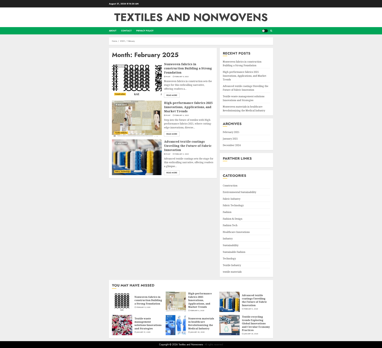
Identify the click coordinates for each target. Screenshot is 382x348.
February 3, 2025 (182, 154)
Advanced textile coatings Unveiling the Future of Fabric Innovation (188, 146)
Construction (120, 94)
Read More (171, 95)
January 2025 (230, 138)
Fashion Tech (230, 225)
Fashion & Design (232, 218)
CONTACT (126, 30)
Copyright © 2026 (168, 344)
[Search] (271, 31)
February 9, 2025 (181, 77)
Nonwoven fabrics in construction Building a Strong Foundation (188, 68)
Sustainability (230, 245)
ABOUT (113, 30)
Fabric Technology (122, 171)
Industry (228, 238)
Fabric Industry (231, 198)
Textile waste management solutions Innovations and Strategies (147, 323)
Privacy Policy (145, 30)
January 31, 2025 (143, 332)
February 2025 (231, 132)
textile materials (232, 272)
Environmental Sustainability (239, 192)
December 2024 (232, 145)
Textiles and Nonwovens (191, 17)
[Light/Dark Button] (265, 30)
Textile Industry (121, 133)
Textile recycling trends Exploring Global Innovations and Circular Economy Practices (256, 323)
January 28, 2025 (197, 332)
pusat (168, 77)
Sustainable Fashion (234, 252)
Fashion (227, 212)
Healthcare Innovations (236, 232)
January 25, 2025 (251, 334)
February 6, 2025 (182, 115)
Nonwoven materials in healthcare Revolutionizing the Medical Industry (201, 323)
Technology (229, 258)
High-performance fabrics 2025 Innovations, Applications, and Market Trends (188, 107)
